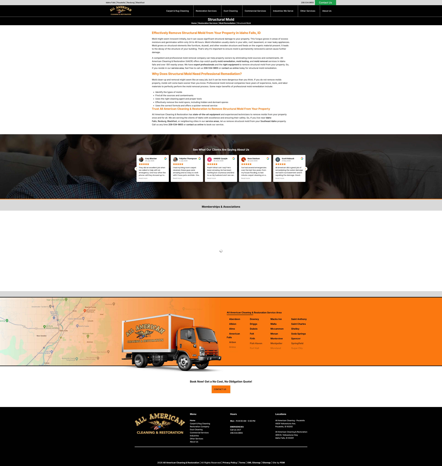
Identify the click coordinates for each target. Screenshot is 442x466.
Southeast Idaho (268, 121)
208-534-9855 (211, 68)
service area (177, 68)
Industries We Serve (283, 11)
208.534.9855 (307, 2)
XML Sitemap (253, 462)
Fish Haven (256, 343)
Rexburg (130, 2)
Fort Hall (254, 348)
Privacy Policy (230, 462)
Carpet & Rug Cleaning (177, 11)
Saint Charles (298, 324)
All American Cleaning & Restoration (181, 462)
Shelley (295, 328)
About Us (327, 11)
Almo (232, 328)
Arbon (232, 342)
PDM (282, 462)
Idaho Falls (110, 2)
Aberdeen (234, 319)
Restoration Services (206, 11)
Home (194, 23)
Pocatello (121, 2)
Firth (252, 338)
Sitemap (266, 462)
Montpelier (276, 343)
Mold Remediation (227, 23)
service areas (212, 121)
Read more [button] (147, 178)
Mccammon (277, 328)
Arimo (232, 347)
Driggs (253, 324)
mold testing (242, 61)
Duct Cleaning (231, 11)
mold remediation (226, 61)
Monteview (276, 338)
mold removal (261, 61)
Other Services (307, 11)
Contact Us (325, 2)
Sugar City (297, 348)
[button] (305, 168)
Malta (273, 324)
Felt (252, 333)
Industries (194, 435)
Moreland (275, 348)
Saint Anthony (299, 319)
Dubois (253, 328)
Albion (232, 324)
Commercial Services (255, 11)
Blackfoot (140, 2)
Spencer (296, 338)
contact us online (230, 68)
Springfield (297, 343)
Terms (242, 462)
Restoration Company (199, 426)
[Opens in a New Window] (215, 450)
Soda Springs (298, 333)
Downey (254, 319)
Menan (274, 333)
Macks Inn (276, 319)
